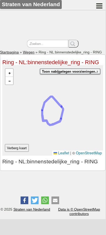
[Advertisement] (52, 25)
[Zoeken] (73, 44)
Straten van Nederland (31, 209)
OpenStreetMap (89, 152)
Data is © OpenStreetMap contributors (79, 211)
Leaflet (63, 152)
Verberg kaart (17, 148)
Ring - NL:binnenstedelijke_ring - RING (50, 62)
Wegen (28, 52)
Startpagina (9, 52)
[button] (9, 73)
